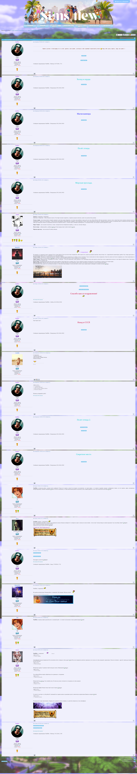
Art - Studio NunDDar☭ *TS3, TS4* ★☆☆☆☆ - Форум (20, 30)
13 (49, 451)
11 (49, 382)
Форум (2, 37)
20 (48, 723)
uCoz (70, 772)
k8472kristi (12, 36)
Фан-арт (20, 37)
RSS (38, 30)
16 (47, 550)
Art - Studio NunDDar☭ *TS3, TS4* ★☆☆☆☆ (33, 37)
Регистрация (33, 30)
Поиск (130, 32)
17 (49, 585)
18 (47, 617)
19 (47, 649)
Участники (116, 32)
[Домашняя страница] (38, 379)
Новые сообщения (108, 32)
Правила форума (123, 32)
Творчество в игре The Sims (11, 37)
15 (47, 518)
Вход (36, 30)
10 (49, 352)
